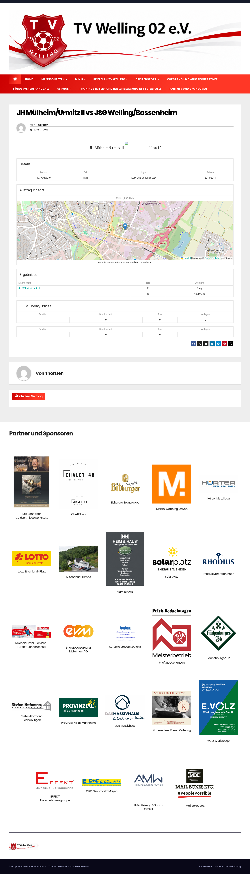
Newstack (63, 866)
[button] (125, 226)
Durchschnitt (106, 314)
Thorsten (42, 124)
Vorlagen (205, 314)
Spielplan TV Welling (109, 79)
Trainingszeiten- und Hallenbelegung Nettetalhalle (120, 89)
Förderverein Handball (31, 89)
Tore (160, 314)
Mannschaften (53, 79)
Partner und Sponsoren (188, 89)
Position (43, 314)
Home (29, 79)
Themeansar (82, 866)
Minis (79, 79)
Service (63, 89)
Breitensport (146, 79)
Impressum (205, 866)
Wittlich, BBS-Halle (125, 198)
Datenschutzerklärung (228, 866)
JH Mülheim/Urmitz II (29, 288)
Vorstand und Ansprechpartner (192, 79)
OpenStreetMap (212, 257)
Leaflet (187, 257)
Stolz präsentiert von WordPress (28, 866)
